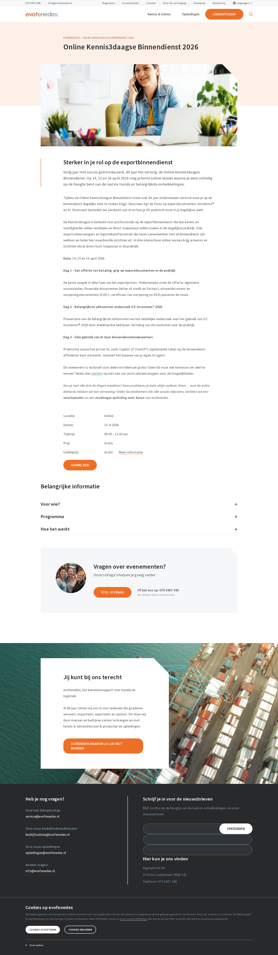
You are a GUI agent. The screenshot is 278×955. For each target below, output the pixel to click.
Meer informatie (131, 452)
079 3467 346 (169, 590)
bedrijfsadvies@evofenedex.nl (48, 834)
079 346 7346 (33, 3)
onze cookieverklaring (133, 919)
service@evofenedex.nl (42, 816)
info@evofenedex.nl (60, 3)
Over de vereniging (174, 3)
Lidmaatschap (224, 14)
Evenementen (131, 3)
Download (199, 3)
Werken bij (219, 3)
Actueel (150, 3)
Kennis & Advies (159, 14)
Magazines (108, 3)
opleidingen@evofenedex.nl (46, 853)
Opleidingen (191, 14)
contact (97, 373)
